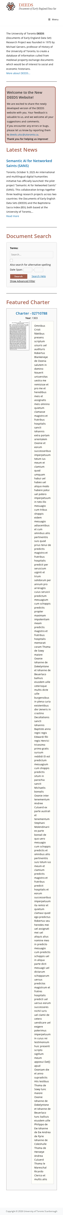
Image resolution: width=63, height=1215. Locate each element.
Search (19, 276)
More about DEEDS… (18, 73)
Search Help (39, 276)
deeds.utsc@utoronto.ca (24, 134)
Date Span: (16, 269)
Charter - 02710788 (31, 313)
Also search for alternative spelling (30, 264)
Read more (12, 216)
